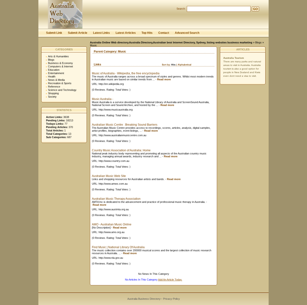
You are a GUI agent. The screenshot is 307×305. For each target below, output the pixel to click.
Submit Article (77, 33)
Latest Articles (126, 33)
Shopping (53, 93)
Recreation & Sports (59, 83)
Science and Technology (62, 89)
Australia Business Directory (143, 298)
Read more (164, 79)
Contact (163, 33)
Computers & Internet (60, 66)
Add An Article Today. (170, 279)
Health (51, 76)
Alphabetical (184, 65)
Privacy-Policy (171, 298)
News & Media (56, 79)
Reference (54, 86)
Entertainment (56, 73)
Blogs (258, 42)
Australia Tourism (233, 58)
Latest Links (101, 33)
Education (53, 69)
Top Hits (147, 33)
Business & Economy (60, 63)
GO (255, 9)
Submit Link (54, 33)
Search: (181, 8)
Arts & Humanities (58, 56)
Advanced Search (187, 33)
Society (52, 96)
